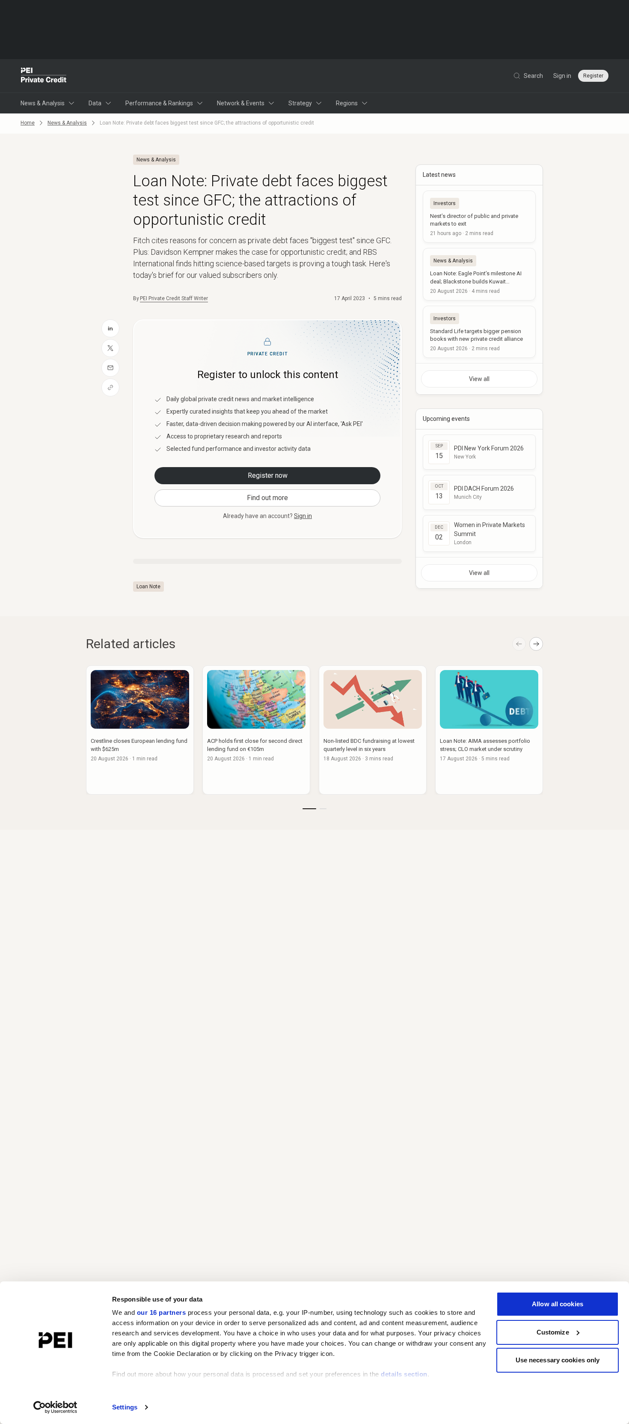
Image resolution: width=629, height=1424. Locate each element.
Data (95, 103)
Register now (268, 475)
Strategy (300, 103)
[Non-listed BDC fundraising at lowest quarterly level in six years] (372, 730)
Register (593, 76)
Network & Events (240, 103)
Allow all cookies (557, 1304)
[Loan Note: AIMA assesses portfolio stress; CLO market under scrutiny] (489, 730)
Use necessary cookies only (558, 1360)
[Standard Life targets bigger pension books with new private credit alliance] (479, 331)
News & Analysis (43, 103)
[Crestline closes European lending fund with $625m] (139, 730)
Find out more (267, 498)
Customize (553, 1332)
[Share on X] (110, 348)
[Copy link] (110, 387)
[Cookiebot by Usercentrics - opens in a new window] (55, 1407)
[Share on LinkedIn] (110, 328)
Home (28, 123)
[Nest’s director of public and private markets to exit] (479, 216)
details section (404, 1374)
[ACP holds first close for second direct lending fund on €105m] (256, 730)
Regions (347, 103)
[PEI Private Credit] (44, 76)
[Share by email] (110, 368)
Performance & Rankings (159, 103)
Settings (124, 1407)
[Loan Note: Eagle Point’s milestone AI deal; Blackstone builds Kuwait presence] (479, 274)
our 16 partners (161, 1312)
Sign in (562, 75)
